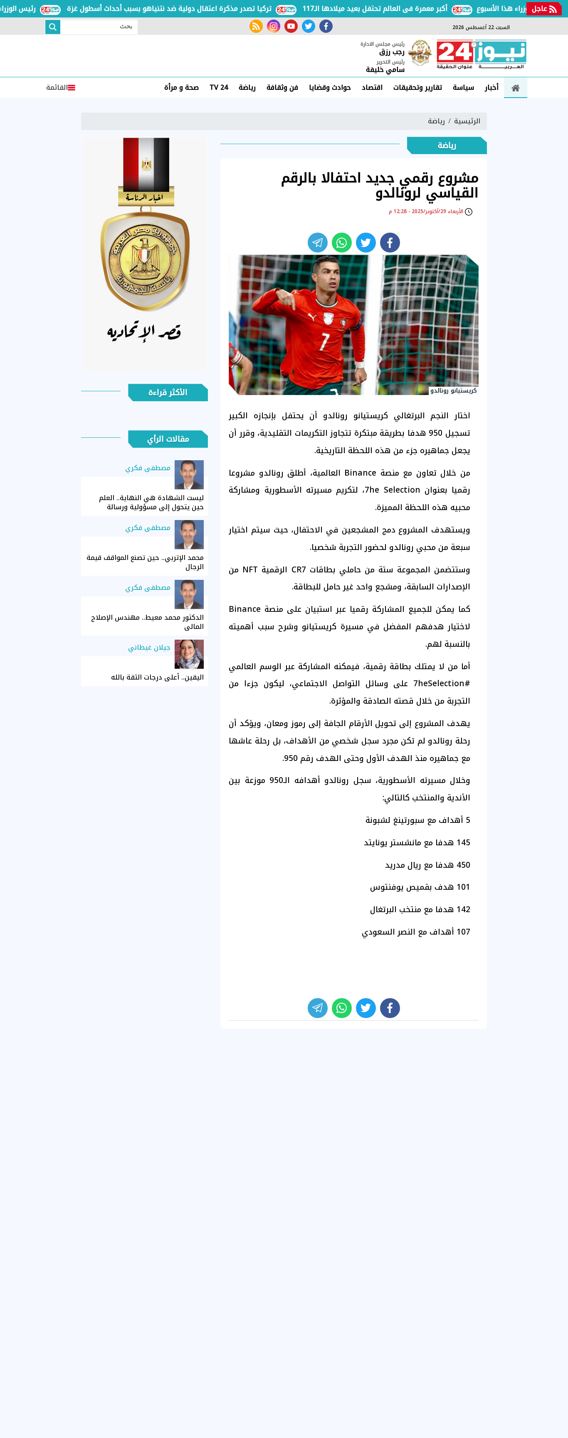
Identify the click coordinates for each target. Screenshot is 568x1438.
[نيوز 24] (481, 55)
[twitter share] (366, 243)
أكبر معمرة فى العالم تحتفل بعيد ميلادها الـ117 (397, 8)
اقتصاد (372, 87)
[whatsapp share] (342, 243)
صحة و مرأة (181, 87)
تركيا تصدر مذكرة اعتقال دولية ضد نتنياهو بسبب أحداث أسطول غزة (191, 8)
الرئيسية (467, 121)
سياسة (463, 87)
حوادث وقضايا (330, 87)
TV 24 (219, 87)
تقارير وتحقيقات (417, 87)
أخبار (492, 87)
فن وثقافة (282, 87)
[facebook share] (390, 243)
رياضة (247, 87)
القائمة (57, 87)
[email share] (318, 243)
